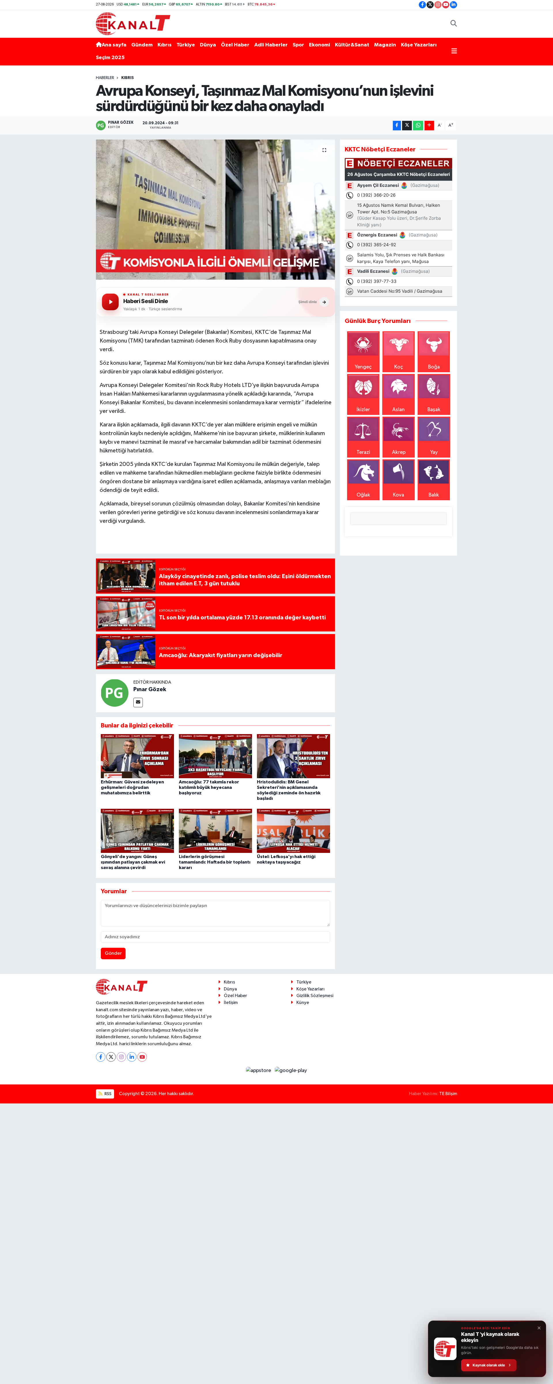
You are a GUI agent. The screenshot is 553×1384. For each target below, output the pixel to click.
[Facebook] (100, 1057)
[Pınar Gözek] (114, 692)
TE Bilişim (448, 1094)
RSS (107, 1094)
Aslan (398, 409)
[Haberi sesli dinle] (110, 302)
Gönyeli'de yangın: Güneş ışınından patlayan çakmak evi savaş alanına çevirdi (133, 862)
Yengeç (363, 367)
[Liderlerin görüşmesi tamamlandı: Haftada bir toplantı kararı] (215, 830)
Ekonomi (319, 45)
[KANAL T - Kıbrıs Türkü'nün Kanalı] (133, 23)
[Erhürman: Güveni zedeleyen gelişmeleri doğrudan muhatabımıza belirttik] (137, 756)
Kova (398, 495)
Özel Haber (235, 45)
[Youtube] (142, 1057)
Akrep (399, 452)
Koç (398, 367)
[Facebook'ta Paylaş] (397, 125)
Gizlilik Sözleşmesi (314, 996)
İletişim (231, 1003)
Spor (298, 45)
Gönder (113, 953)
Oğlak (363, 495)
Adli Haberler (271, 45)
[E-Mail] (138, 702)
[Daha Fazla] (429, 125)
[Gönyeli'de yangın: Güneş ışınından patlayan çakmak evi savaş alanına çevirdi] (137, 830)
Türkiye (186, 45)
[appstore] (259, 1070)
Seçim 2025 (110, 57)
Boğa (434, 367)
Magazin (385, 45)
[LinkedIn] (132, 1057)
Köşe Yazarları (419, 45)
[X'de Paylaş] (407, 125)
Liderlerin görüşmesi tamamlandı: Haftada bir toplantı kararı (214, 862)
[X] (111, 1057)
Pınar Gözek (149, 689)
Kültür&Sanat (352, 45)
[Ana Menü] (454, 51)
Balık (434, 495)
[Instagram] (121, 1057)
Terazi (363, 452)
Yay (434, 452)
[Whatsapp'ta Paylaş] (418, 125)
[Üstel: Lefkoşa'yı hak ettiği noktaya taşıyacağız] (293, 830)
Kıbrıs (165, 45)
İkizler (363, 409)
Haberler (105, 78)
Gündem (142, 45)
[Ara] (453, 24)
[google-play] (291, 1070)
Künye (302, 1003)
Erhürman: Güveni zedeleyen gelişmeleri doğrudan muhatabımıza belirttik (132, 787)
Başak (433, 409)
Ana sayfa (114, 45)
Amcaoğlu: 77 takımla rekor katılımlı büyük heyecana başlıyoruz (209, 787)
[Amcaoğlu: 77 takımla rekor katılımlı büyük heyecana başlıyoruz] (215, 756)
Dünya (208, 45)
